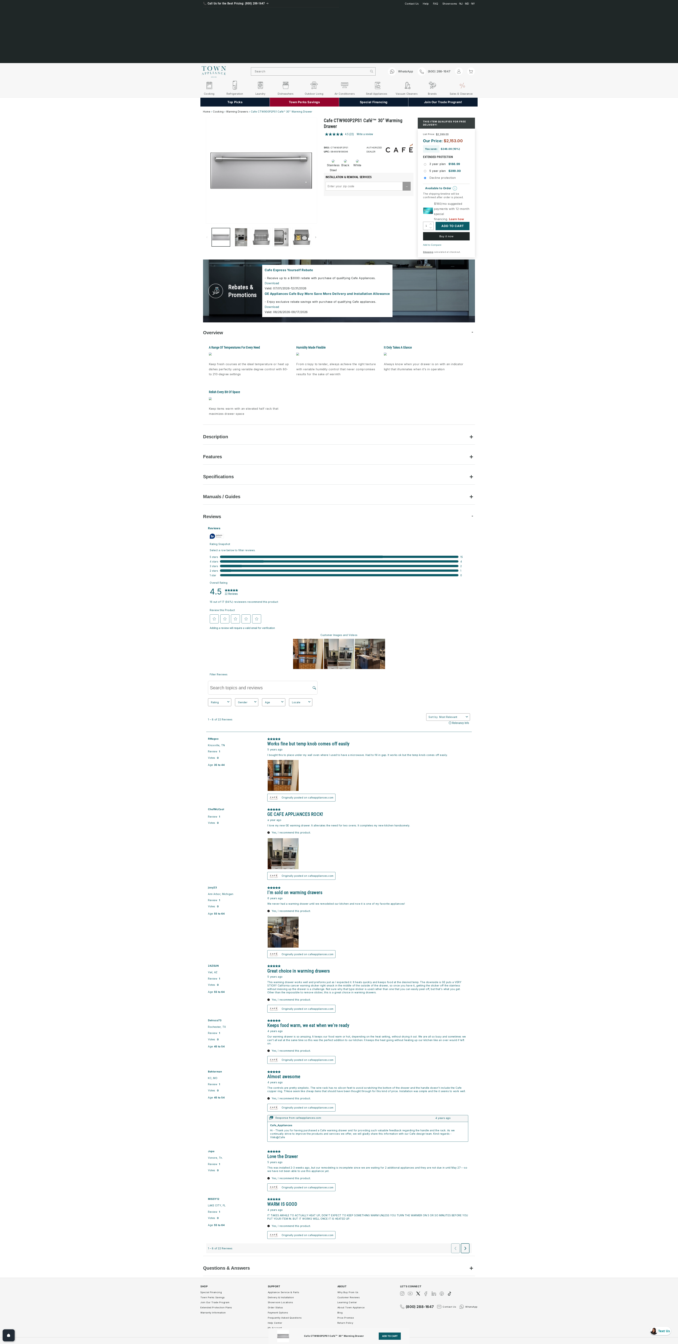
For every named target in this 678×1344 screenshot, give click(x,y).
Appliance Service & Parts (283, 1292)
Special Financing (211, 1292)
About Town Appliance (351, 1307)
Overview (213, 332)
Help (426, 3)
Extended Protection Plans (216, 1307)
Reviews (212, 516)
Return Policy (345, 1322)
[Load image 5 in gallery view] (301, 237)
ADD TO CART (390, 1336)
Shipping (428, 252)
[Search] (371, 71)
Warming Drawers (237, 111)
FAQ (435, 3)
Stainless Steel (332, 167)
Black (345, 165)
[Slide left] (207, 237)
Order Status (275, 1307)
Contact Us (412, 3)
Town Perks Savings (212, 1297)
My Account (275, 1327)
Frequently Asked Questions (285, 1317)
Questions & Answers (226, 1268)
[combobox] (309, 71)
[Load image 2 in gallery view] (241, 237)
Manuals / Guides (221, 496)
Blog (340, 1312)
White (357, 165)
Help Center (275, 1322)
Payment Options (278, 1312)
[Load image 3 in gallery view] (261, 237)
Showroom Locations (280, 1302)
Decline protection (442, 177)
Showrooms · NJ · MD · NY (458, 3)
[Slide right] (316, 237)
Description (215, 436)
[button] (471, 71)
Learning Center (347, 1302)
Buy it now (446, 236)
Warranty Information (213, 1312)
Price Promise (345, 1317)
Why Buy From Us (347, 1292)
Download (272, 283)
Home (206, 111)
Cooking (218, 111)
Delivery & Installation (281, 1297)
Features (212, 456)
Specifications (218, 476)
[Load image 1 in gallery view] (221, 237)
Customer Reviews (348, 1297)
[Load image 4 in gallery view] (281, 237)
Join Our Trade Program (214, 1302)
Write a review (365, 134)
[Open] (9, 1335)
